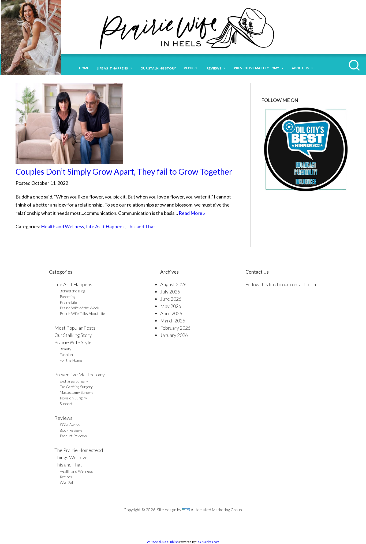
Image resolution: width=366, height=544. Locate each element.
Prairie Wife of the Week (79, 308)
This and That (140, 226)
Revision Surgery (73, 398)
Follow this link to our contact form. (281, 284)
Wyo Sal (66, 482)
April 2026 (171, 313)
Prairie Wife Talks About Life (82, 313)
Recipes (191, 68)
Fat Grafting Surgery (76, 386)
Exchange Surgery (74, 381)
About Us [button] (300, 68)
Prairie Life (68, 302)
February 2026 (175, 328)
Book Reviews (71, 430)
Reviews (63, 418)
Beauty (65, 349)
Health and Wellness (62, 226)
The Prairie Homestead (78, 450)
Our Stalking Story (73, 335)
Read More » (192, 213)
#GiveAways (70, 424)
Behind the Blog (72, 291)
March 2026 (172, 321)
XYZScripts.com (208, 541)
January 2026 (174, 335)
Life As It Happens (105, 226)
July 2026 (170, 292)
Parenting (67, 296)
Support (66, 403)
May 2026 (170, 306)
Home (84, 68)
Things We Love (71, 457)
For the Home (71, 360)
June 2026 (170, 299)
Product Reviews (73, 435)
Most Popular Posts (74, 328)
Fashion (66, 354)
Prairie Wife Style (73, 342)
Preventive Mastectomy (256, 68)
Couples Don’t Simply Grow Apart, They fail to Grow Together (124, 171)
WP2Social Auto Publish (163, 541)
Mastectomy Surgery (76, 392)
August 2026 (173, 284)
